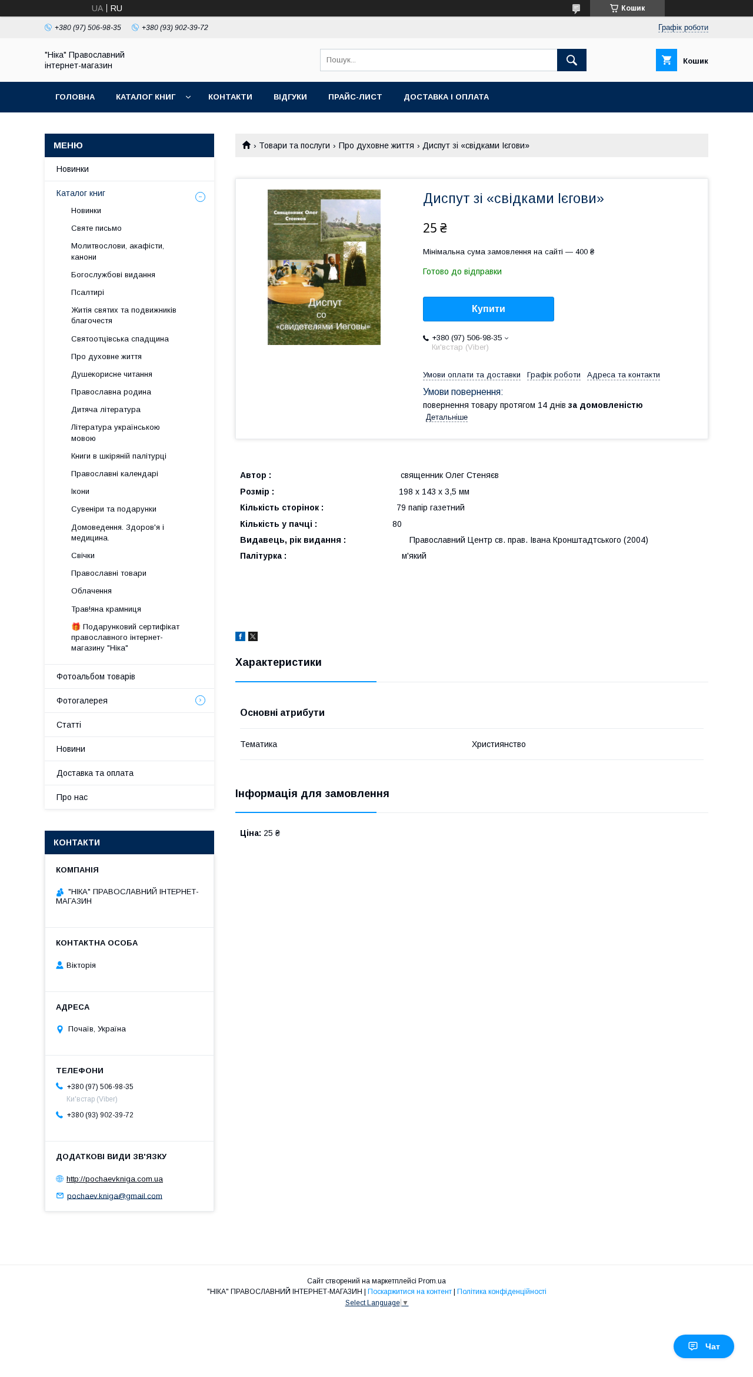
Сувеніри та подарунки (113, 509)
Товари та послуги (294, 145)
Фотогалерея (82, 700)
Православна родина (111, 391)
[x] (253, 638)
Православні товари (108, 573)
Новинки (72, 169)
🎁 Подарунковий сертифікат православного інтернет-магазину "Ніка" (125, 637)
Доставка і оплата (446, 96)
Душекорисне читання (111, 374)
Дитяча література (106, 409)
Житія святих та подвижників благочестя (123, 315)
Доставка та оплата (95, 773)
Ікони (80, 491)
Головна (75, 96)
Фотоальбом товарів (95, 676)
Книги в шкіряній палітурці (118, 456)
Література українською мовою (115, 432)
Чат (712, 1346)
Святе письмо (96, 228)
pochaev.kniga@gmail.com (114, 1195)
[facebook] (240, 638)
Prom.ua (432, 1281)
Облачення (91, 590)
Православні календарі (114, 473)
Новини (70, 749)
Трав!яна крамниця (106, 609)
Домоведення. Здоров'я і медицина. (117, 532)
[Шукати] (572, 60)
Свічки (83, 555)
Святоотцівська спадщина (120, 338)
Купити (488, 309)
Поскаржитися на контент (410, 1292)
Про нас (72, 797)
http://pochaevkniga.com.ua (114, 1178)
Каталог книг (145, 96)
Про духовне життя (376, 145)
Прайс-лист (355, 96)
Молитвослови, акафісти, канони (117, 251)
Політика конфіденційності (502, 1292)
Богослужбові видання (113, 274)
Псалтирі (87, 292)
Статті (68, 724)
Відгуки (290, 96)
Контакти (230, 96)
